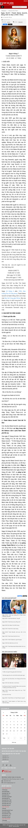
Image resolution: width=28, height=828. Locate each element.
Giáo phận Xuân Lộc (6, 805)
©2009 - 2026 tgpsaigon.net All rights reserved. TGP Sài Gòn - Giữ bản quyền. (14, 825)
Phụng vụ (4, 10)
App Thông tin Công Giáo (8, 768)
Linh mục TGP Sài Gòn (8, 748)
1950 (20, 291)
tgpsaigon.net (5, 755)
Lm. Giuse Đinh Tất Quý (7, 17)
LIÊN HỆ (4, 775)
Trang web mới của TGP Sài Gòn (11, 753)
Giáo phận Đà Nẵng (6, 812)
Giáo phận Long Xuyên (7, 796)
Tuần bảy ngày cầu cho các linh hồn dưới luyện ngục (13, 675)
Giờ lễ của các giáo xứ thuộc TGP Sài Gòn (14, 751)
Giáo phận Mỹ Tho (6, 798)
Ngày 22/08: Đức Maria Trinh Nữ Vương (10, 625)
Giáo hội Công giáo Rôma (12, 298)
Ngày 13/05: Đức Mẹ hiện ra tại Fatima (10, 682)
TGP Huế (4, 808)
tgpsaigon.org (5, 759)
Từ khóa (15, 22)
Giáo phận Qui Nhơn (6, 817)
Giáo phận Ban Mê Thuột (7, 810)
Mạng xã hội (5, 761)
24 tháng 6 (10, 291)
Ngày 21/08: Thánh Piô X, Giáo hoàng (10, 628)
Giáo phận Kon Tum (6, 815)
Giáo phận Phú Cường (6, 801)
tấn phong (14, 293)
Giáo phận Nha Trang (6, 813)
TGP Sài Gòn (4, 789)
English (26, 1)
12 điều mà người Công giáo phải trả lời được (12, 671)
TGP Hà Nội (4, 820)
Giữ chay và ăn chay (6, 694)
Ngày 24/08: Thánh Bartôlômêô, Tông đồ (11, 618)
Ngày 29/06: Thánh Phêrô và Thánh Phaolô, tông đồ (13, 698)
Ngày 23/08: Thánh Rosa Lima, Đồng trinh (11, 621)
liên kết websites (6, 786)
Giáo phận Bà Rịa (5, 791)
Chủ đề (4, 22)
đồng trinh (20, 22)
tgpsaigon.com (5, 757)
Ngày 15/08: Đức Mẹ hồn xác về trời (10, 643)
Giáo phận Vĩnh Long (6, 803)
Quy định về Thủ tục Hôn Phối (8, 668)
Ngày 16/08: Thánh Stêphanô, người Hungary (12, 639)
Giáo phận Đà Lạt (5, 795)
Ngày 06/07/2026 (6, 19)
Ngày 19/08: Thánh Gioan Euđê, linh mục (11, 636)
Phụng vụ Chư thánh (13, 10)
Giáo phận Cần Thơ (6, 793)
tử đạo (8, 22)
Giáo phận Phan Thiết (6, 800)
